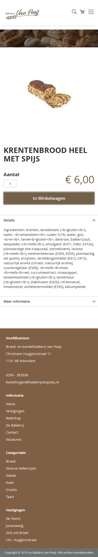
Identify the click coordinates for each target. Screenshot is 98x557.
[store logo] (25, 14)
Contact (12, 432)
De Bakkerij (15, 425)
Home (10, 404)
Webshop (13, 418)
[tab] (49, 220)
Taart (10, 496)
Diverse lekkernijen (21, 468)
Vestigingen (15, 411)
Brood (10, 461)
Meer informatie (17, 301)
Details (9, 220)
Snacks (11, 489)
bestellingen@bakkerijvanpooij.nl (32, 382)
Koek (10, 482)
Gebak (11, 475)
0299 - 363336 (17, 375)
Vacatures (14, 439)
